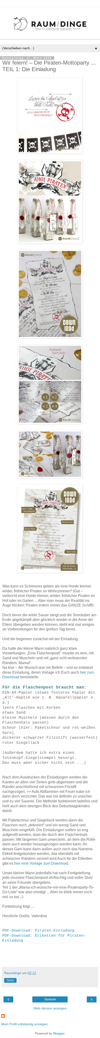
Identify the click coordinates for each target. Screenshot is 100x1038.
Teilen (10, 980)
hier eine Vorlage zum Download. (41, 863)
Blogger (58, 1033)
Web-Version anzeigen (50, 1008)
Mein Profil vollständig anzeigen (24, 1024)
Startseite (50, 999)
